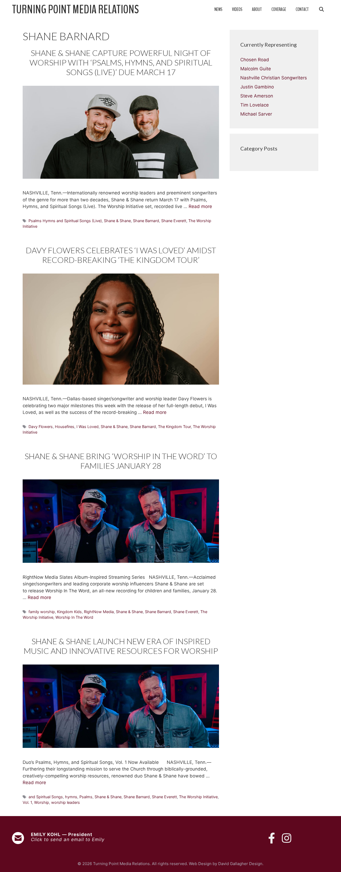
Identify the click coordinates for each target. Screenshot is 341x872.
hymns (71, 796)
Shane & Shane (117, 220)
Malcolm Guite (255, 68)
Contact (302, 9)
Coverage (278, 9)
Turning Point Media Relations (75, 10)
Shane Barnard (146, 220)
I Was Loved (87, 426)
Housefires (64, 426)
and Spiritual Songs (46, 796)
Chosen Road (254, 59)
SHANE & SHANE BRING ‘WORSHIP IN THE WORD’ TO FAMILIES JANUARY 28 (121, 460)
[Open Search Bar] (321, 9)
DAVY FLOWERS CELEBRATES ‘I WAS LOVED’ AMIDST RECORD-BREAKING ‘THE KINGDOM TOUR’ (121, 254)
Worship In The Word (74, 617)
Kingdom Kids (69, 611)
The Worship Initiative (198, 796)
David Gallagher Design (240, 863)
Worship (41, 802)
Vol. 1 (27, 802)
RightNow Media (99, 611)
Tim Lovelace (254, 105)
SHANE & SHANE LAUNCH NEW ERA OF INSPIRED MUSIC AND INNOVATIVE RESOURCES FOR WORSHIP (121, 645)
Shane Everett (173, 220)
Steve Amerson (256, 96)
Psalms (85, 796)
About (257, 9)
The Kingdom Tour (174, 426)
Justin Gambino (257, 86)
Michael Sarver (256, 114)
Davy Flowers (41, 426)
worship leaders (65, 802)
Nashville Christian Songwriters (273, 77)
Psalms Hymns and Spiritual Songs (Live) (65, 220)
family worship (42, 611)
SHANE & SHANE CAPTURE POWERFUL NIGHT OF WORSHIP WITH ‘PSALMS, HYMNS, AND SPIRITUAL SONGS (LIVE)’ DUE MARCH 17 (121, 62)
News (218, 9)
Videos (237, 9)
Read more (200, 206)
